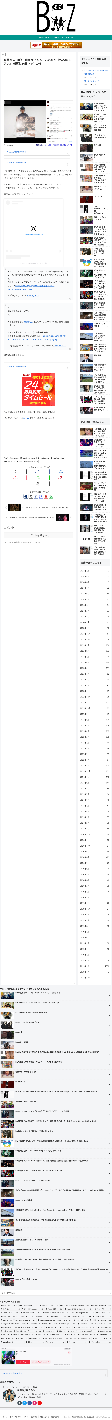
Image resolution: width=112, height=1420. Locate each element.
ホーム (5, 1417)
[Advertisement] (38, 82)
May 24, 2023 (33, 295)
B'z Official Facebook (12, 458)
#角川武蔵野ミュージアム (22, 339)
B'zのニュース (10, 462)
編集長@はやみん (26, 1390)
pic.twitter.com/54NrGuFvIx (20, 289)
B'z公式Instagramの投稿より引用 (58, 144)
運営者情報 (55, 1417)
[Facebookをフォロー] (36, 496)
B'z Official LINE (44, 458)
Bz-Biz (26, 418)
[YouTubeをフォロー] (46, 496)
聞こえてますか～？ (92, 81)
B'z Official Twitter (58, 458)
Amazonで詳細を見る (16, 151)
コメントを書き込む (38, 535)
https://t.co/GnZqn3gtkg (46, 339)
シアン (20, 462)
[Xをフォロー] (31, 496)
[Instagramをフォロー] (41, 496)
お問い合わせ (44, 1417)
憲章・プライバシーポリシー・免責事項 (23, 1417)
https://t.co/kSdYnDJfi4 (53, 335)
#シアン (50, 285)
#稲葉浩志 (42, 285)
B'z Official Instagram (29, 458)
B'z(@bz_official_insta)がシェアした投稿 (33, 263)
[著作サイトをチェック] (26, 496)
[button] (38, 483)
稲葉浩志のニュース (32, 462)
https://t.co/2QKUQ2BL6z (26, 285)
